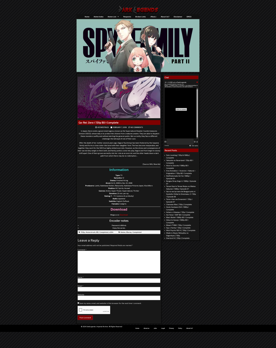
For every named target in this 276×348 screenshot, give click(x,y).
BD (97, 232)
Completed (103, 232)
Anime (123, 232)
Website (81, 294)
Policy (180, 328)
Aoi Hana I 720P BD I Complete (178, 215)
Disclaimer (178, 17)
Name (81, 277)
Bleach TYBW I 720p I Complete (178, 225)
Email (80, 286)
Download (124, 215)
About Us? (165, 17)
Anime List (112, 17)
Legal (163, 328)
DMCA (189, 17)
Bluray (129, 232)
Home (87, 17)
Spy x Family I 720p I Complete (178, 228)
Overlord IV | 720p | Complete (178, 238)
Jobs (155, 328)
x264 (111, 232)
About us (146, 328)
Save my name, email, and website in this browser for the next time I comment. (110, 303)
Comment (82, 250)
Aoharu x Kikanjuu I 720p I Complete (180, 212)
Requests (127, 17)
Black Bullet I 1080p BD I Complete (179, 217)
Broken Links (140, 17)
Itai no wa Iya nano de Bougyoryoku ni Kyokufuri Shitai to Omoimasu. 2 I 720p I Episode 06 (181, 194)
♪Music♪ (153, 17)
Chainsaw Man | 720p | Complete (179, 204)
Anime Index (98, 17)
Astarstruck (90, 232)
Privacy (171, 328)
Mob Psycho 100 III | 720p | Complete (180, 230)
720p (83, 232)
